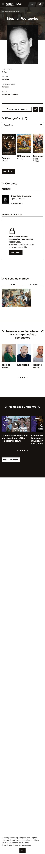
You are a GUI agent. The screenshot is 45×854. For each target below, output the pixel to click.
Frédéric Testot (37, 366)
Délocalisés (23, 156)
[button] (28, 292)
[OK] (22, 850)
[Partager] (35, 109)
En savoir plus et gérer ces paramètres (16, 845)
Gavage (6, 158)
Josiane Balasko (6, 366)
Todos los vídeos (10, 460)
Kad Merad (23, 365)
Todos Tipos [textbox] (8, 125)
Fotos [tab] (12, 284)
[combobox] (22, 125)
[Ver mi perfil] (40, 4)
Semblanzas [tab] (33, 284)
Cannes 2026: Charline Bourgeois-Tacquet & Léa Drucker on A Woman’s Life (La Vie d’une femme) (15, 439)
